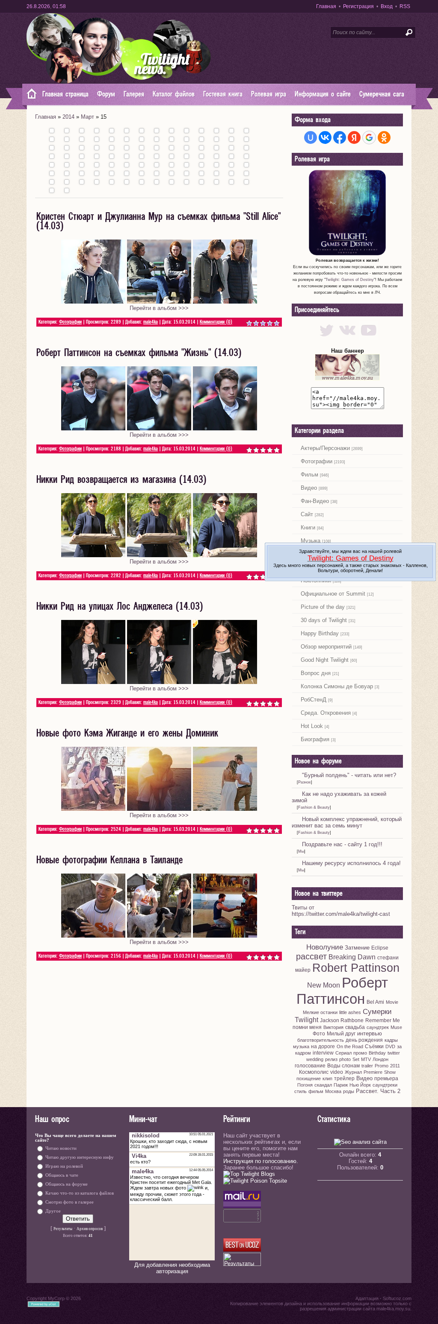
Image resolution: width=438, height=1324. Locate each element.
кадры (391, 1040)
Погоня (305, 1084)
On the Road (350, 1046)
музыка (301, 1046)
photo (345, 1059)
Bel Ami (375, 1002)
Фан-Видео (315, 501)
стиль (300, 1091)
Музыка (310, 541)
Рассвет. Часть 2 (378, 1091)
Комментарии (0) (216, 322)
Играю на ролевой (64, 1166)
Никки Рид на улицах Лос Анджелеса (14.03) (119, 606)
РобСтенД (313, 699)
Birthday (377, 1052)
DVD (390, 1046)
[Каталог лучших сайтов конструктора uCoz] (242, 1249)
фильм (315, 1091)
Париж (341, 1084)
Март (87, 117)
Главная (326, 6)
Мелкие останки (320, 1012)
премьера (386, 1078)
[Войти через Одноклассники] (384, 137)
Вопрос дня (316, 673)
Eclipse (379, 948)
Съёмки (374, 1046)
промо (360, 1052)
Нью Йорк (360, 1084)
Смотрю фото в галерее (69, 1202)
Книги (308, 527)
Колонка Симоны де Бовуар (337, 686)
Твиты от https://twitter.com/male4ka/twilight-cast (341, 910)
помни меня (307, 1027)
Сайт (307, 514)
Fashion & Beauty (314, 807)
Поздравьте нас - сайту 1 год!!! (342, 844)
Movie (392, 1002)
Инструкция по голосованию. (260, 1161)
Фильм (309, 474)
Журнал (353, 1072)
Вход (387, 6)
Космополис (313, 1072)
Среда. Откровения (326, 713)
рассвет (311, 956)
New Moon (323, 985)
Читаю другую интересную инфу (79, 1157)
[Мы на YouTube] (368, 338)
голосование (310, 1066)
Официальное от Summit (333, 593)
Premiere (373, 1072)
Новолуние (324, 947)
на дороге (323, 1046)
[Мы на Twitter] (326, 338)
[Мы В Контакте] (347, 338)
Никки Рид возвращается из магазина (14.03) (121, 480)
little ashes (350, 1012)
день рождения (364, 1040)
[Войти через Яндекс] (354, 137)
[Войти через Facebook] (339, 137)
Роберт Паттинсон (342, 991)
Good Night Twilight (325, 660)
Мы (301, 851)
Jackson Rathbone (342, 1020)
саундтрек (378, 1027)
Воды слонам (343, 1066)
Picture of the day (323, 607)
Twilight (306, 1019)
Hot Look (312, 726)
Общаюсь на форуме (66, 1184)
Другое (53, 1211)
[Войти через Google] (369, 137)
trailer (367, 1065)
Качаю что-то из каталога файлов (79, 1193)
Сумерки (377, 1011)
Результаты (62, 1229)
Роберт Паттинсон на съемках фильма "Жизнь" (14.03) (138, 353)
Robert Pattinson (356, 968)
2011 (395, 1065)
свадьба (355, 1027)
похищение (308, 1078)
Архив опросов (90, 1229)
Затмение (357, 947)
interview (323, 1053)
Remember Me (382, 1020)
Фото (319, 1034)
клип (327, 1078)
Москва (333, 1091)
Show (390, 1072)
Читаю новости (61, 1148)
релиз (331, 1059)
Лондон (380, 1059)
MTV (366, 1059)
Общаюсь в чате (61, 1175)
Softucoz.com (397, 1298)
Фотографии (70, 322)
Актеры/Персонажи (325, 448)
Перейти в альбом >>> (159, 308)
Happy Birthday (320, 633)
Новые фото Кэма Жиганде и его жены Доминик (127, 733)
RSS (405, 6)
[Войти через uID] (310, 137)
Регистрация (358, 6)
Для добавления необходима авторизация (172, 1268)
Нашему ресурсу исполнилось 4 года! (351, 863)
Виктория (333, 1027)
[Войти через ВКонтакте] (325, 137)
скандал (323, 1084)
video (336, 1072)
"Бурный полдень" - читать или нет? (349, 775)
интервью (369, 1033)
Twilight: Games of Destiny (350, 280)
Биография (315, 739)
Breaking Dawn (352, 957)
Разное (304, 782)
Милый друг (341, 1034)
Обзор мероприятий (326, 646)
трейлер (344, 1078)
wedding (314, 1059)
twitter (394, 1052)
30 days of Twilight (324, 620)
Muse (396, 1027)
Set (355, 1059)
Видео (309, 488)
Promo (381, 1065)
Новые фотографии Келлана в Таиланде (109, 860)
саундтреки (385, 1084)
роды (348, 1091)
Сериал (343, 1052)
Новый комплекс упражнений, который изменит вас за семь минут (347, 822)
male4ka (150, 322)
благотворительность (320, 1040)
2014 (68, 117)
